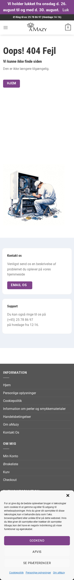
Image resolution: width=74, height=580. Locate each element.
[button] (68, 495)
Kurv (6, 472)
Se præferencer (37, 563)
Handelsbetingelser (17, 417)
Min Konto (10, 456)
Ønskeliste (10, 464)
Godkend (37, 540)
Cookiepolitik (16, 572)
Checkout (10, 480)
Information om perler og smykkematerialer (34, 409)
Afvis (36, 552)
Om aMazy (59, 572)
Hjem (7, 385)
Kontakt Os (11, 432)
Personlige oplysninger (38, 572)
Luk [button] (65, 10)
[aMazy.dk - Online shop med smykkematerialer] (37, 27)
